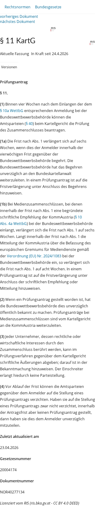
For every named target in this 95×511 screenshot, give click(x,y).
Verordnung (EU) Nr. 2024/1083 (34, 256)
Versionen (9, 67)
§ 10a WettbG (11, 110)
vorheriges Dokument (19, 16)
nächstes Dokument (17, 21)
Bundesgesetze (48, 6)
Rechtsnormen (17, 6)
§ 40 (29, 123)
